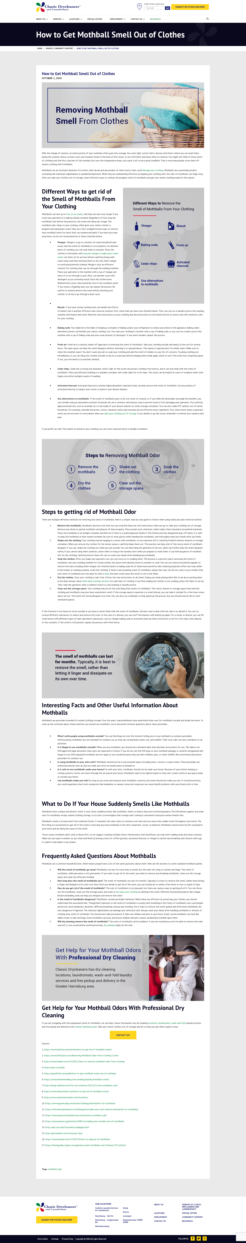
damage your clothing (153, 170)
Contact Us (136, 19)
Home (39, 48)
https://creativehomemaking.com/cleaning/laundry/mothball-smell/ (76, 1079)
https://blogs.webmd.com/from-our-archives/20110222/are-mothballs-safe (81, 1085)
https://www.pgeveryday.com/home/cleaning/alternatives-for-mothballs (80, 1103)
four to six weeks (74, 214)
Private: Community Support (59, 48)
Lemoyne (127, 1216)
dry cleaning (109, 925)
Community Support (192, 1217)
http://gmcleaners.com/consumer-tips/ (64, 1133)
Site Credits (43, 1239)
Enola (125, 1208)
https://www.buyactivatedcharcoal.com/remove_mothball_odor (76, 1115)
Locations (74, 19)
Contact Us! (123, 1035)
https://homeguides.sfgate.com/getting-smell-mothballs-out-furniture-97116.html (85, 1145)
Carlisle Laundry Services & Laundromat (106, 1209)
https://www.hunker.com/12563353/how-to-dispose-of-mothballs (77, 1139)
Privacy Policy (67, 1239)
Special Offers (94, 19)
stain (106, 573)
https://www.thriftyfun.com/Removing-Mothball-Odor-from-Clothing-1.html (81, 1055)
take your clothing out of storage (120, 413)
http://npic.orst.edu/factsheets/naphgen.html (67, 1127)
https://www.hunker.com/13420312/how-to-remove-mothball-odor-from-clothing (84, 1061)
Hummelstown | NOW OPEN (133, 1221)
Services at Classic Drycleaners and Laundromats (191, 1206)
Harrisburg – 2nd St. (104, 1216)
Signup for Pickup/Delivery (190, 7)
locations (152, 1023)
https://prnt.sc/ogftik (54, 1067)
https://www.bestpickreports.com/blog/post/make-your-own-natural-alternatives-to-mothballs (91, 1109)
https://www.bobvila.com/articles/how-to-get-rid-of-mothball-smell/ (78, 1049)
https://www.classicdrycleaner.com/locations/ (66, 1097)
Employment (116, 19)
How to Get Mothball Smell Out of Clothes (78, 73)
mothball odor (55, 1169)
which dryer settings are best (95, 581)
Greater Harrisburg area (86, 1026)
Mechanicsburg (102, 1226)
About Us (40, 19)
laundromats (164, 1023)
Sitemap (54, 1239)
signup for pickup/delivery (56, 1219)
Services (57, 19)
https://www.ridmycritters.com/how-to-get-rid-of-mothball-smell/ (76, 1091)
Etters (126, 1212)
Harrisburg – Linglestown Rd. (106, 1221)
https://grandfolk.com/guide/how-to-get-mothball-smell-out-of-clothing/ (80, 1073)
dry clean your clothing (126, 891)
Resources (155, 19)
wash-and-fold (178, 1023)
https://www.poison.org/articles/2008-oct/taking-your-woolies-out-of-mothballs (84, 1121)
